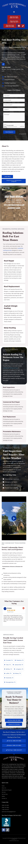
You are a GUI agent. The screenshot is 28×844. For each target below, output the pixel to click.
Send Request (9, 132)
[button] (14, 12)
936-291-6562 (6, 67)
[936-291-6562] (3, 64)
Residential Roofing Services (13, 229)
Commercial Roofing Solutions (10, 350)
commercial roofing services (10, 368)
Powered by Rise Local (14, 840)
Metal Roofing (10, 328)
